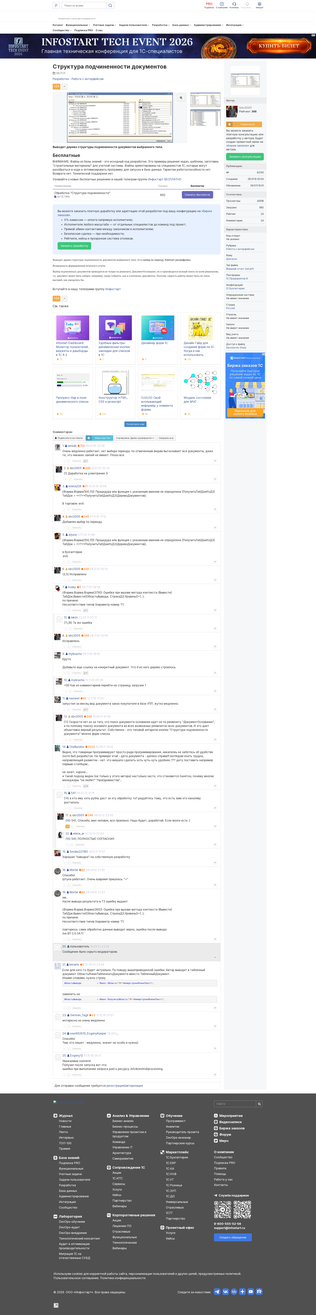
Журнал (66, 1116)
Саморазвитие (122, 1158)
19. (64, 892)
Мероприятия (231, 1116)
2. (65, 468)
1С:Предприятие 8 (237, 278)
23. (64, 1015)
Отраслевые (121, 1231)
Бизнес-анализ (122, 1121)
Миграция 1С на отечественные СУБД (74, 1256)
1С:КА (170, 1168)
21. (64, 964)
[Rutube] (259, 1292)
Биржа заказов (232, 1128)
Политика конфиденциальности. (123, 1278)
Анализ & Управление (130, 1116)
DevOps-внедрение (73, 1233)
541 (73, 793)
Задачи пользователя (74, 1179)
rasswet (74, 698)
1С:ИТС (117, 1178)
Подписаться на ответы (70, 438)
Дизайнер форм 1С (154, 343)
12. (65, 617)
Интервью (66, 1137)
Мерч (223, 1141)
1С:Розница (174, 1185)
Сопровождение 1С (128, 1167)
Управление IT (122, 1147)
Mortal (74, 870)
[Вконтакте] (225, 1292)
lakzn (74, 617)
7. (63, 587)
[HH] (234, 1292)
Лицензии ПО (122, 1226)
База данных (68, 1191)
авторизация (134, 1085)
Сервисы (118, 1184)
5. (63, 534)
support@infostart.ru (229, 1228)
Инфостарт (113, 289)
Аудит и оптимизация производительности (74, 1246)
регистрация (115, 1085)
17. (67, 815)
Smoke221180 (79, 851)
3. (63, 486)
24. (64, 1033)
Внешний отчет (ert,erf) (240, 268)
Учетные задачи (70, 1174)
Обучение (174, 1116)
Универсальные (177, 1202)
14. (64, 746)
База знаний (69, 1158)
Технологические (124, 1242)
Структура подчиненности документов (110, 66)
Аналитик (172, 1126)
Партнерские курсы (180, 1143)
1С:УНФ (171, 1174)
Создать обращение (233, 1237)
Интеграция (67, 1202)
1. (63, 446)
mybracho (75, 654)
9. (63, 654)
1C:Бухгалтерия (235, 288)
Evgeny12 (76, 1055)
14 (66, 798)
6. (63, 569)
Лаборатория (70, 1216)
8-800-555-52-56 (227, 1223)
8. (63, 635)
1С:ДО (170, 1196)
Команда (118, 1142)
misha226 (74, 486)
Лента (63, 1132)
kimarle (74, 964)
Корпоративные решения (133, 1215)
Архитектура (121, 1153)
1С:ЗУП (171, 1191)
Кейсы (116, 1195)
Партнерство (122, 1200)
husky (72, 587)
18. (64, 870)
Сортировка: (134, 438)
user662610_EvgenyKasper (88, 1033)
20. (64, 946)
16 (67, 820)
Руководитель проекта (182, 1132)
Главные (65, 1126)
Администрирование (74, 1196)
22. (67, 833)
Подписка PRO (69, 1163)
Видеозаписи (230, 1122)
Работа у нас (223, 1179)
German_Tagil (79, 1015)
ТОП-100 (65, 1143)
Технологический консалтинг (79, 1238)
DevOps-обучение (72, 1221)
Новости (65, 1121)
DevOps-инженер (178, 1137)
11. (63, 698)
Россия (230, 308)
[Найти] (259, 1104)
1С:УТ (170, 1179)
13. (65, 716)
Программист (176, 1121)
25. (64, 1055)
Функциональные (71, 1168)
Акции (116, 1172)
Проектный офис (180, 1228)
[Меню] (56, 5)
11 (66, 722)
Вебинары (119, 1206)
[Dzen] (242, 1292)
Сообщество (68, 1207)
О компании (224, 1152)
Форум (225, 1134)
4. (63, 516)
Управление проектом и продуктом (129, 1134)
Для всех (231, 258)
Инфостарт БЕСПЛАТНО (164, 179)
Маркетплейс (177, 1152)
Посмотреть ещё (135, 424)
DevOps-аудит (69, 1227)
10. (65, 680)
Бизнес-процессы (125, 1126)
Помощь (220, 1174)
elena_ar (78, 833)
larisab (72, 446)
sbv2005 (76, 468)
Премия (64, 1148)
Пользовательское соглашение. (76, 1278)
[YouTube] (250, 1292)
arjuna (72, 534)
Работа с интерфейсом (240, 249)
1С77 (169, 1213)
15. (64, 851)
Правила (220, 1168)
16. (65, 793)
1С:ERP (171, 1163)
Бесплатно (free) (236, 347)
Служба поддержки (234, 1195)
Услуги (117, 1189)
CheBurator (76, 746)
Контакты (221, 1185)
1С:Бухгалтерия (177, 1157)
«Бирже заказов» (237, 145)
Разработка (67, 1185)
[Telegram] (217, 1292)
